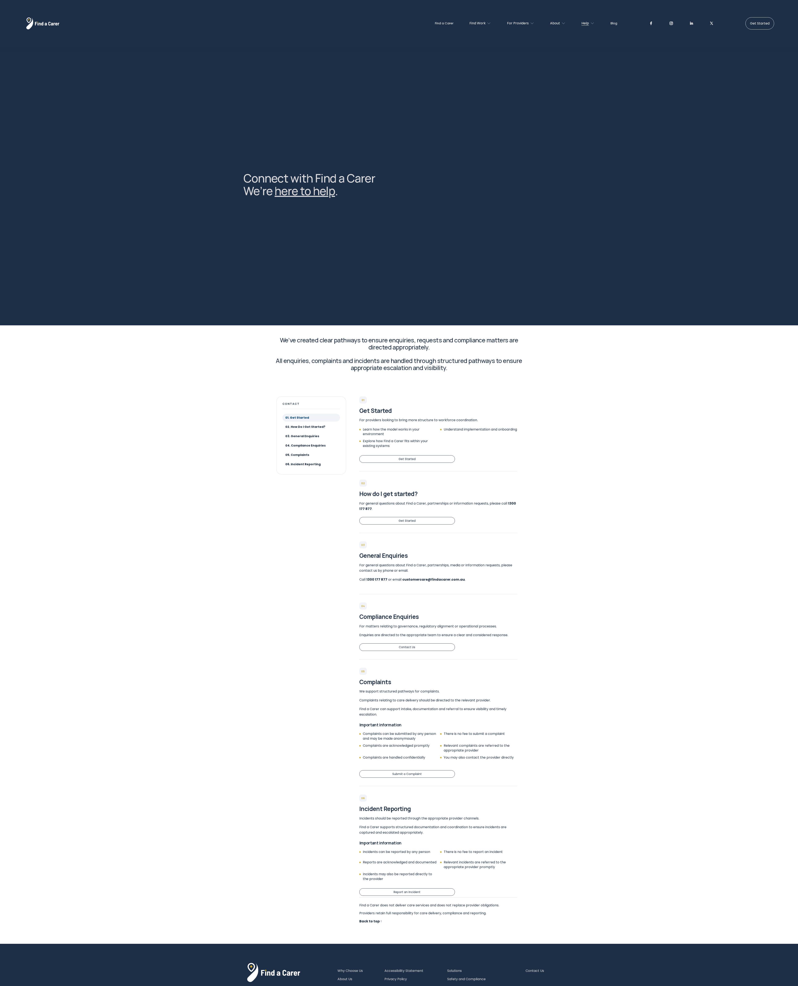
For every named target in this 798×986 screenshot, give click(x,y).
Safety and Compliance (466, 979)
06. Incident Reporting (303, 464)
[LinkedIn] (691, 23)
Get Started (760, 23)
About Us (344, 979)
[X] (711, 23)
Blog (614, 23)
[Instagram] (671, 23)
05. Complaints (297, 455)
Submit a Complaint (407, 774)
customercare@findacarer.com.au (433, 579)
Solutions (454, 970)
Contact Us (407, 647)
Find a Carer (444, 23)
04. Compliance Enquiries (305, 445)
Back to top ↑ (370, 921)
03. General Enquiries (302, 436)
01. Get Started (297, 418)
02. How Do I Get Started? (305, 427)
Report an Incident (407, 892)
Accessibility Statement (403, 970)
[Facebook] (651, 23)
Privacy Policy (395, 979)
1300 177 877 (376, 579)
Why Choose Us (350, 970)
